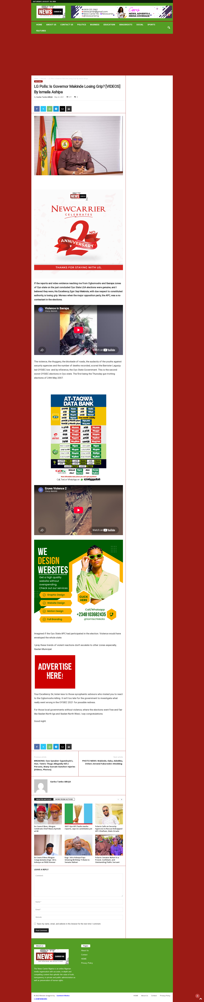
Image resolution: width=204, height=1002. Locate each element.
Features (41, 30)
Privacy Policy (87, 963)
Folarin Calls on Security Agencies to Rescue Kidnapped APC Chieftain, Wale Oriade (108, 828)
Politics (81, 24)
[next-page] (121, 799)
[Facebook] (37, 109)
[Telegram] (56, 109)
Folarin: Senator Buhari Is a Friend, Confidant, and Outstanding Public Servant (107, 859)
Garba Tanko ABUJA (44, 97)
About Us (51, 24)
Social (139, 24)
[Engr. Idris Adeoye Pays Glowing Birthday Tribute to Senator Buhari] (78, 845)
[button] (169, 28)
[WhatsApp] (49, 109)
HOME (39, 24)
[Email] (62, 109)
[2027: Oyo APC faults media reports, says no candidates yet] (78, 814)
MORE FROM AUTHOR (64, 799)
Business (94, 24)
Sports (151, 24)
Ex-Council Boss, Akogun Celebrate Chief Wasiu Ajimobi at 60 (47, 828)
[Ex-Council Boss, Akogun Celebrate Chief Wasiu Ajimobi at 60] (48, 814)
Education (109, 24)
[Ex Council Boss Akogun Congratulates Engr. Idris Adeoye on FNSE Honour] (48, 845)
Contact (84, 955)
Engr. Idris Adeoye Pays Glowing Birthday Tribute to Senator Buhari (77, 859)
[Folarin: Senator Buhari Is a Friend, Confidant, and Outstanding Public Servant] (109, 845)
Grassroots (125, 24)
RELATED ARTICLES (43, 799)
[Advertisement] (102, 54)
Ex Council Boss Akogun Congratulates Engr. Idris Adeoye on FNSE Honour (45, 859)
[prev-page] (118, 799)
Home (36, 79)
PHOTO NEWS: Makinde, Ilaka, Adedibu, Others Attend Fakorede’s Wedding (102, 762)
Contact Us (66, 24)
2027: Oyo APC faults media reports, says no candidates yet (78, 827)
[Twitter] (43, 109)
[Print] (69, 109)
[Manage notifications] (197, 996)
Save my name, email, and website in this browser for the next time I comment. (69, 924)
